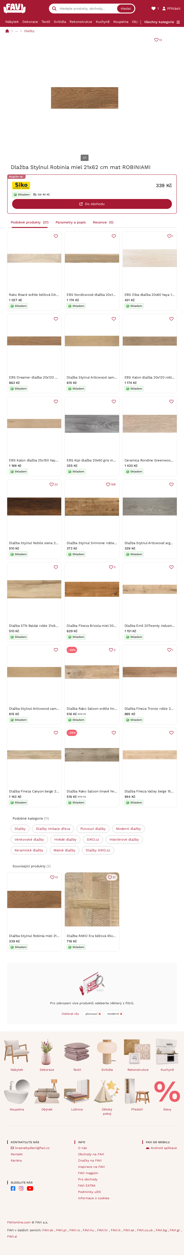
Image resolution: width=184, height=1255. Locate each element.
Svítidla (60, 22)
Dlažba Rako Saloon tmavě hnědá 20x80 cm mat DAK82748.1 (115, 791)
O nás (82, 1148)
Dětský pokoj (107, 1111)
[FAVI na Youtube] (30, 1188)
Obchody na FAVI (91, 1154)
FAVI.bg (162, 1230)
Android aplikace (164, 1148)
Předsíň (137, 1109)
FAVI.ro (75, 1230)
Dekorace (30, 22)
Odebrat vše (70, 1013)
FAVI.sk (48, 1230)
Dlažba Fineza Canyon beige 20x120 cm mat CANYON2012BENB (59, 791)
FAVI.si (12, 1236)
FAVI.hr (103, 1230)
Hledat (126, 8)
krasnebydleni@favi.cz (32, 1148)
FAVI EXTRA (86, 1185)
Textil (46, 22)
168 (113, 484)
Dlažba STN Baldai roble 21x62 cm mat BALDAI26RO (50, 626)
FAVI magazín (88, 1173)
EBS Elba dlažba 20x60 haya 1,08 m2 (154, 295)
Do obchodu (95, 204)
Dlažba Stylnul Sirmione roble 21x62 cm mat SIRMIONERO (113, 543)
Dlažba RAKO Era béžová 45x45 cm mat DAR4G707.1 (108, 936)
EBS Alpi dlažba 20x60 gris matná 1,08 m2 (100, 460)
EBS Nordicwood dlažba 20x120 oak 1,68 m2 (102, 295)
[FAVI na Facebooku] (13, 1188)
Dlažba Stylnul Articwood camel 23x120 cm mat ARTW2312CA (115, 377)
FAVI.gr (175, 1230)
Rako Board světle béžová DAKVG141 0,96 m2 (45, 295)
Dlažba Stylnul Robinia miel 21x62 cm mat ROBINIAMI (51, 936)
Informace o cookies (93, 1198)
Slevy (167, 1109)
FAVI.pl (62, 1230)
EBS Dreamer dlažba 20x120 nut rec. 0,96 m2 (45, 377)
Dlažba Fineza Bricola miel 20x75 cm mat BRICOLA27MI (111, 626)
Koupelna (120, 22)
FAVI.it (116, 1230)
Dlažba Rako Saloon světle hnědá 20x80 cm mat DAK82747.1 (114, 709)
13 (160, 40)
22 (56, 484)
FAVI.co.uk (145, 1230)
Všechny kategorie (159, 22)
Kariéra (16, 1160)
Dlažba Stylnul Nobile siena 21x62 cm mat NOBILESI (50, 543)
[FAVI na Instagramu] (21, 1188)
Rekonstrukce (81, 22)
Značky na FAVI (90, 1160)
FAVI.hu (89, 1230)
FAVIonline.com (19, 1222)
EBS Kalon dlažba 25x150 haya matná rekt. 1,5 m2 (48, 460)
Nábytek (12, 22)
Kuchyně (103, 22)
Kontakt (17, 1154)
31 (114, 877)
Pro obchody (87, 1179)
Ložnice (77, 1109)
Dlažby (29, 31)
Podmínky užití (89, 1192)
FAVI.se (129, 1230)
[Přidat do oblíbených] (55, 236)
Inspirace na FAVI (91, 1166)
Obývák (138, 22)
